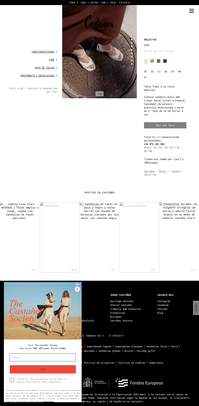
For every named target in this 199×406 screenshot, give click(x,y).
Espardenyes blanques (128, 346)
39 (172, 71)
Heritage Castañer (122, 301)
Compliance (156, 362)
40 (179, 71)
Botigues (115, 316)
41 (145, 77)
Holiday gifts (146, 350)
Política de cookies (132, 362)
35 (145, 71)
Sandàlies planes (109, 350)
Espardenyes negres (99, 346)
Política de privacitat (99, 362)
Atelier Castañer (121, 305)
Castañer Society (121, 320)
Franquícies (117, 312)
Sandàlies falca (156, 346)
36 (152, 71)
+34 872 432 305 (154, 143)
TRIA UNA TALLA (165, 125)
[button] (132, 39)
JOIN (43, 369)
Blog (160, 312)
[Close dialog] (77, 289)
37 (159, 71)
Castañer (149, 171)
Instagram (163, 301)
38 (165, 71)
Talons (175, 171)
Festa (174, 346)
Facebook (163, 305)
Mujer (162, 171)
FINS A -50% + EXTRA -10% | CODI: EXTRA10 (99, 2)
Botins (128, 350)
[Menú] (191, 11)
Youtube (162, 308)
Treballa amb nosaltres (125, 308)
